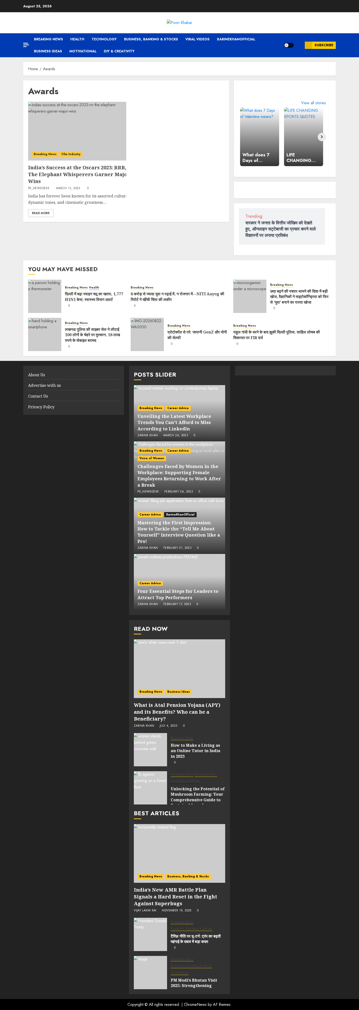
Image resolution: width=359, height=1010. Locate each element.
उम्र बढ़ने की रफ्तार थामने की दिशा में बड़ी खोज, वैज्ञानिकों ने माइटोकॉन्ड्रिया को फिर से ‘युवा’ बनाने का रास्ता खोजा (299, 296)
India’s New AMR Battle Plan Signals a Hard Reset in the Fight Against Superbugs (175, 896)
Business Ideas (48, 51)
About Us (36, 375)
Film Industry (71, 154)
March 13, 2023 (68, 188)
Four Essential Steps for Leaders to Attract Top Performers (177, 594)
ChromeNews (195, 1004)
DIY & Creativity (119, 51)
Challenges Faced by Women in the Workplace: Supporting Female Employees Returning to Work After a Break (179, 475)
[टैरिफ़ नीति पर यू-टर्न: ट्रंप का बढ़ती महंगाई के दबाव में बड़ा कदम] (150, 934)
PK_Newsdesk (38, 188)
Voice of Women (151, 458)
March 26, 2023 (175, 435)
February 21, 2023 (177, 548)
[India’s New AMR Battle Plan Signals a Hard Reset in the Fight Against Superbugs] (179, 853)
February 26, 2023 (178, 492)
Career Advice (178, 408)
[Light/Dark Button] (289, 45)
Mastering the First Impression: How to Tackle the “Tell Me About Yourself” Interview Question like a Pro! (178, 532)
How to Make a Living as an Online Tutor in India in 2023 (195, 751)
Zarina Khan (147, 435)
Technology (104, 39)
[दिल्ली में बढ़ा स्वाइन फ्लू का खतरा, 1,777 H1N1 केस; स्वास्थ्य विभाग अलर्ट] (44, 296)
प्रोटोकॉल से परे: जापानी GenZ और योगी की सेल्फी (197, 334)
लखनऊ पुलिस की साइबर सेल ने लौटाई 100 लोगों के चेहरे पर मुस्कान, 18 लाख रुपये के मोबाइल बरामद (92, 335)
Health (77, 39)
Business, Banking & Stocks (151, 39)
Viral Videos (197, 39)
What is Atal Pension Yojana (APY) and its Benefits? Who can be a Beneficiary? (177, 712)
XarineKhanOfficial (236, 39)
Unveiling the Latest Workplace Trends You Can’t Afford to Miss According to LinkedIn (174, 422)
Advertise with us (44, 385)
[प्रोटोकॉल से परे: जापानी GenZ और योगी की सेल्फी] (147, 334)
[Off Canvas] (26, 45)
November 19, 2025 (176, 911)
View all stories (313, 103)
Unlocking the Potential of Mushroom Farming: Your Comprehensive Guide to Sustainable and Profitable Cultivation (198, 800)
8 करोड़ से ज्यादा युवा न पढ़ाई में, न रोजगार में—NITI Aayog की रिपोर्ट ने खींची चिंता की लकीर (177, 296)
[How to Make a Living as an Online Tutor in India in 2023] (150, 749)
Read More (41, 213)
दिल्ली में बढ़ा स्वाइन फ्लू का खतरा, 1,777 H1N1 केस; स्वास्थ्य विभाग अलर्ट (94, 296)
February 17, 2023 (177, 604)
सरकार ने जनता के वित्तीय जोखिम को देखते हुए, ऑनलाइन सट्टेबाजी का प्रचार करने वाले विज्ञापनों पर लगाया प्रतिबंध (280, 229)
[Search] (299, 45)
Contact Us (38, 396)
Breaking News (48, 39)
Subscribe (324, 45)
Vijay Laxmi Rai (145, 911)
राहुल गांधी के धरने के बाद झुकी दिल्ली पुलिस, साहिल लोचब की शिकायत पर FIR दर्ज (276, 334)
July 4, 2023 (168, 726)
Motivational (82, 51)
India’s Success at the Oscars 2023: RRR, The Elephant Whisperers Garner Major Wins (79, 174)
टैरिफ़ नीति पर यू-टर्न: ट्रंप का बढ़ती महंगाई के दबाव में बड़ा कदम (196, 938)
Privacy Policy (41, 407)
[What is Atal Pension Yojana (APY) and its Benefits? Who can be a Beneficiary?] (179, 668)
